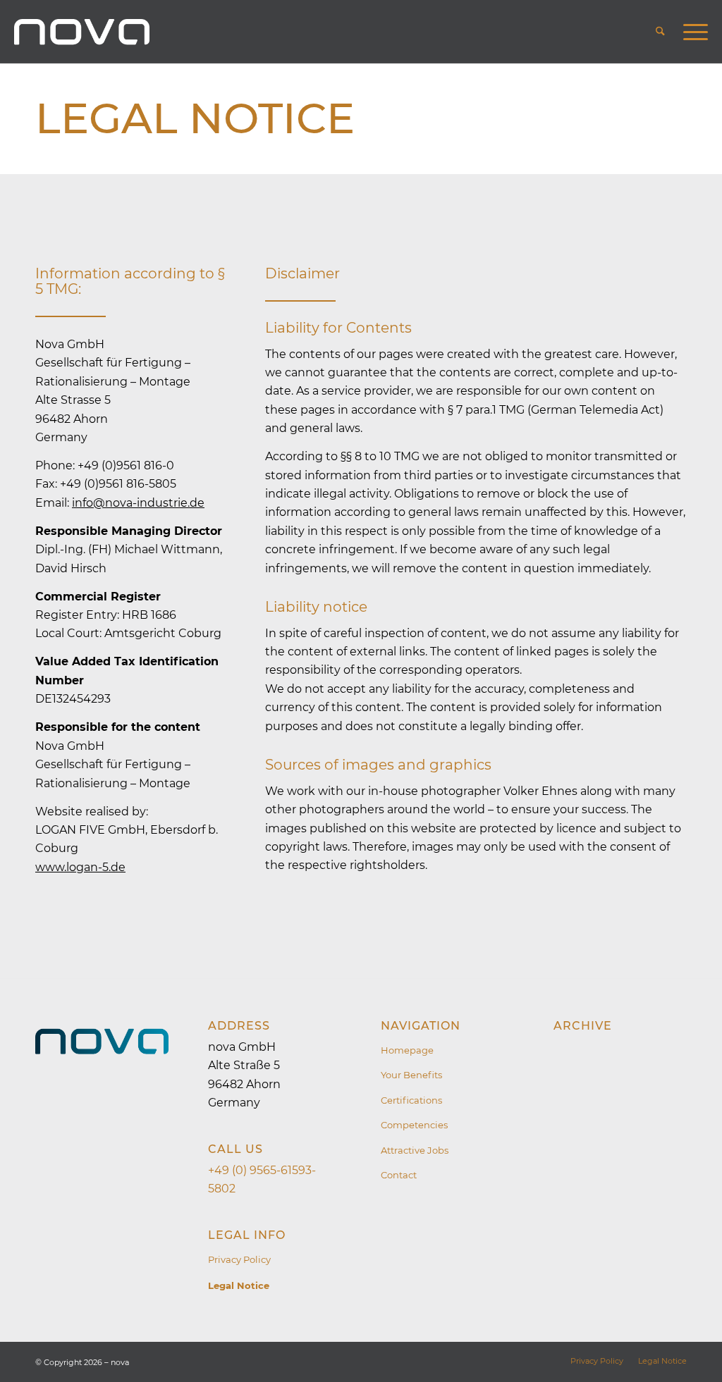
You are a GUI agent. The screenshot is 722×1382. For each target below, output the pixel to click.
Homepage (407, 1050)
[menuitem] (660, 32)
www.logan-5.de (80, 867)
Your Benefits (411, 1074)
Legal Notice (195, 118)
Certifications (411, 1100)
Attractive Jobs (414, 1150)
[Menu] (691, 32)
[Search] (660, 32)
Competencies (414, 1124)
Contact (399, 1174)
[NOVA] (81, 32)
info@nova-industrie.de (138, 503)
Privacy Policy (239, 1259)
